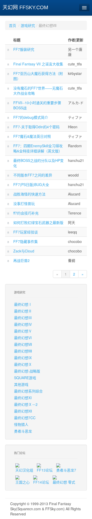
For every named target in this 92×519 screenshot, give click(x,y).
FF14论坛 (41, 482)
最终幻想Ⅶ (23, 344)
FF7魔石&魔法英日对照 (32, 136)
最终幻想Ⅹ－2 (26, 404)
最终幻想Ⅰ (23, 304)
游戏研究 (28, 25)
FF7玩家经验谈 (25, 231)
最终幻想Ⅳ (23, 324)
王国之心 (22, 482)
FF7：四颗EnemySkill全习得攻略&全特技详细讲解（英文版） (38, 148)
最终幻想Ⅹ (23, 364)
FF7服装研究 (23, 49)
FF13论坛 (45, 470)
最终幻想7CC (25, 417)
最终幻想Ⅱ (23, 311)
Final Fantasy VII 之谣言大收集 (38, 63)
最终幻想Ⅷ (23, 351)
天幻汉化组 (24, 470)
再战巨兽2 (21, 260)
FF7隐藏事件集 (25, 241)
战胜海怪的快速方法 (29, 194)
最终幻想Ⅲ (23, 317)
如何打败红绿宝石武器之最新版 (38, 222)
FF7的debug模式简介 (30, 117)
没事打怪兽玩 (24, 203)
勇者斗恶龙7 (66, 470)
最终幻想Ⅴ (23, 331)
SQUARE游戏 (25, 377)
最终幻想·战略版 (27, 371)
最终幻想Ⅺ (23, 397)
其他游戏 (21, 384)
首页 (12, 25)
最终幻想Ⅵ (23, 337)
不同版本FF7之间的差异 (32, 175)
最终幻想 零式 (64, 482)
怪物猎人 (21, 424)
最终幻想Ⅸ (23, 357)
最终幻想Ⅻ (23, 411)
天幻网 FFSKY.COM (25, 7)
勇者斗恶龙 (23, 431)
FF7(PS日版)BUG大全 (31, 184)
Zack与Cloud (23, 250)
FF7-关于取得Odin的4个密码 (36, 126)
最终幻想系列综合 (28, 391)
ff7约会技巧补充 (26, 213)
